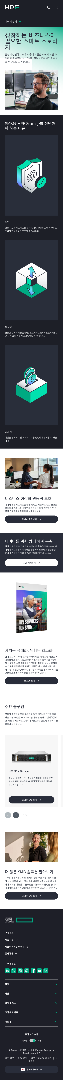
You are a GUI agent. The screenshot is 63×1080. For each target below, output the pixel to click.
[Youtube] (39, 970)
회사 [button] (7, 984)
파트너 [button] (8, 1021)
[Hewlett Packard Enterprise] (12, 7)
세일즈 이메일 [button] (14, 946)
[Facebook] (33, 970)
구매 (9, 932)
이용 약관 (22, 1058)
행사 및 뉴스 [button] (10, 1002)
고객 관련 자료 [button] (11, 1012)
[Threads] (26, 970)
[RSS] (45, 970)
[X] (13, 970)
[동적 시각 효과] (33, 1040)
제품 (9, 939)
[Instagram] (20, 970)
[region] (31, 552)
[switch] (32, 1041)
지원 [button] (7, 993)
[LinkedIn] (7, 970)
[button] (49, 7)
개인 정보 (9, 1058)
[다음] (16, 815)
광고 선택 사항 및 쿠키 (41, 1058)
